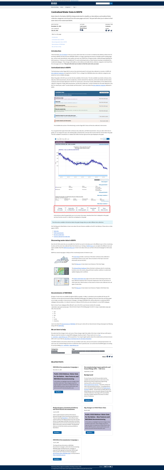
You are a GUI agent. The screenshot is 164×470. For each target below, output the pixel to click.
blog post (78, 264)
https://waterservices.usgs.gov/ (91, 384)
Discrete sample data (59, 234)
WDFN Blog (61, 325)
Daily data (56, 231)
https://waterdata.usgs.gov (59, 455)
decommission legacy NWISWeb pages (62, 453)
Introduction (55, 37)
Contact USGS (78, 466)
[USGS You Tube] (110, 467)
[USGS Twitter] (103, 467)
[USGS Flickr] (108, 467)
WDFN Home (90, 246)
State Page (76, 256)
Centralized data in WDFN (58, 39)
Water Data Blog (54, 7)
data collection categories (57, 73)
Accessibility (66, 466)
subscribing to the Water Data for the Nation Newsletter (77, 338)
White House (80, 468)
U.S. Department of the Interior (58, 468)
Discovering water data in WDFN (59, 42)
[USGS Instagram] (112, 467)
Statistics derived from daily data (62, 236)
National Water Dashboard (80, 268)
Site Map (72, 466)
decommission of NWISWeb (68, 324)
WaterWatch (65, 418)
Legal (61, 466)
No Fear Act (86, 468)
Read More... (59, 392)
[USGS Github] (107, 467)
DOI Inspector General (71, 468)
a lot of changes (63, 54)
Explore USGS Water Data (80, 278)
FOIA (91, 468)
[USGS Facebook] (105, 467)
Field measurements (59, 233)
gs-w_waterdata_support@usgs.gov (69, 345)
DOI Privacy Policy (55, 466)
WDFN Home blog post (69, 247)
